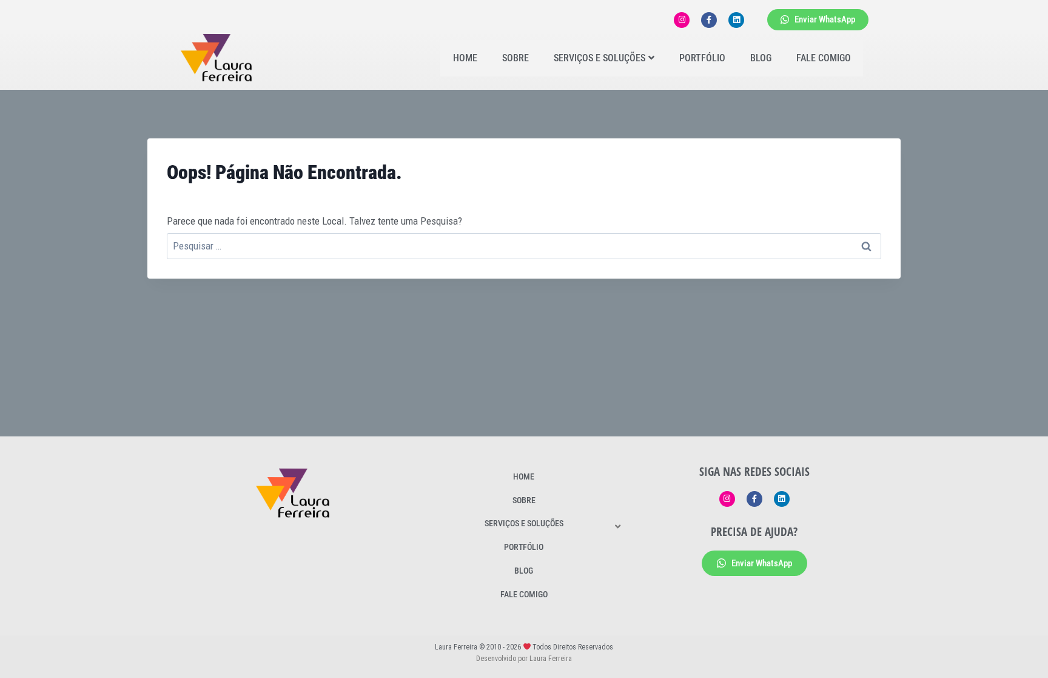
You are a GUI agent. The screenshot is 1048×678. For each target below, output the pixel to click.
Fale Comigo (823, 58)
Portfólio (702, 58)
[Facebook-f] (709, 20)
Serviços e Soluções (599, 58)
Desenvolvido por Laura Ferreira (524, 658)
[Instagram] (682, 20)
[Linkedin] (736, 20)
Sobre (515, 58)
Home (465, 58)
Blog (760, 58)
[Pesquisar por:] (524, 246)
